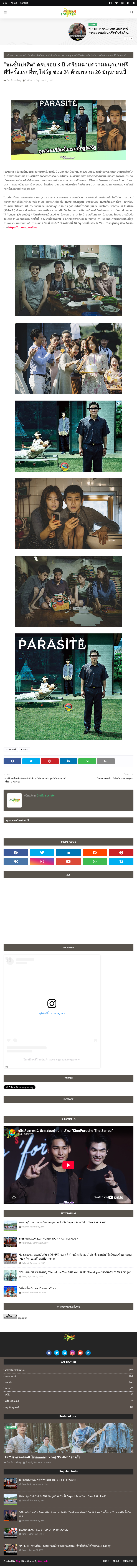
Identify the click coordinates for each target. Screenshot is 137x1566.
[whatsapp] (95, 861)
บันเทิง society (14, 80)
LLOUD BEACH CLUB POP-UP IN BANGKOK (43, 1529)
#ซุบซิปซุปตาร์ (69, 1407)
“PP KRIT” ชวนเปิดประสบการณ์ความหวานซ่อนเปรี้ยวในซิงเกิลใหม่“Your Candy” (43, 31)
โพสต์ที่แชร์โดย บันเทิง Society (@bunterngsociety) (52, 1059)
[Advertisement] (68, 913)
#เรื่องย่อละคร (69, 1400)
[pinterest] (128, 3)
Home (4, 3)
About (14, 3)
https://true (15, 227)
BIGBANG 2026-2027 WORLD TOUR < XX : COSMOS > (48, 1238)
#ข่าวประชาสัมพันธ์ (69, 1369)
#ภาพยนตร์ (21, 55)
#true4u (24, 749)
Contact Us (128, 1561)
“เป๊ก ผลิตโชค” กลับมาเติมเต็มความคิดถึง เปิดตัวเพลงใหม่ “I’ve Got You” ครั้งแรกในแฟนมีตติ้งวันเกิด (75, 1514)
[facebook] (110, 3)
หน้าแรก (10, 55)
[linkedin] (68, 852)
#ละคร (69, 1388)
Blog (18, 1561)
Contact (24, 3)
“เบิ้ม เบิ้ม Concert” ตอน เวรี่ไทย (37, 1288)
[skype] (133, 3)
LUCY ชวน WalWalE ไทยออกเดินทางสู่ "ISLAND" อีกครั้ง (108, 30)
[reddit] (95, 852)
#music (69, 1382)
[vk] (16, 861)
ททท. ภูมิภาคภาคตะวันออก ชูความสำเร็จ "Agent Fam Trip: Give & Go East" (62, 1222)
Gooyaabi (43, 1561)
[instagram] (122, 3)
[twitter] (116, 3)
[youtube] (68, 861)
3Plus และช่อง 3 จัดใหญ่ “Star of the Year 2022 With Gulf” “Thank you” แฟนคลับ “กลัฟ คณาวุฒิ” (75, 1272)
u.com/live (30, 227)
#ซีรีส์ (69, 1394)
